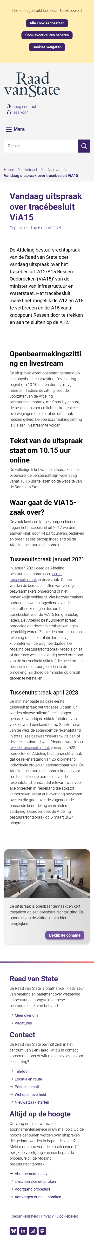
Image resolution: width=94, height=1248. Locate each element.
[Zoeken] (84, 146)
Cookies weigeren (47, 47)
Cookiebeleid (71, 10)
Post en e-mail (27, 1087)
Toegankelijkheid (24, 1216)
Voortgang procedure (32, 1189)
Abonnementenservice (33, 1173)
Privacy (47, 1216)
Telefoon (22, 1071)
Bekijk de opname (66, 936)
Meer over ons (27, 1015)
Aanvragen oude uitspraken (38, 1197)
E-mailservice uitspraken (35, 1181)
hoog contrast (24, 106)
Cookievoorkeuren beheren (47, 35)
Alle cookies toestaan (47, 23)
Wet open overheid (30, 1094)
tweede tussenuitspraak (30, 747)
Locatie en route (28, 1079)
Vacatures (23, 1023)
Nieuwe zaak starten (32, 1102)
